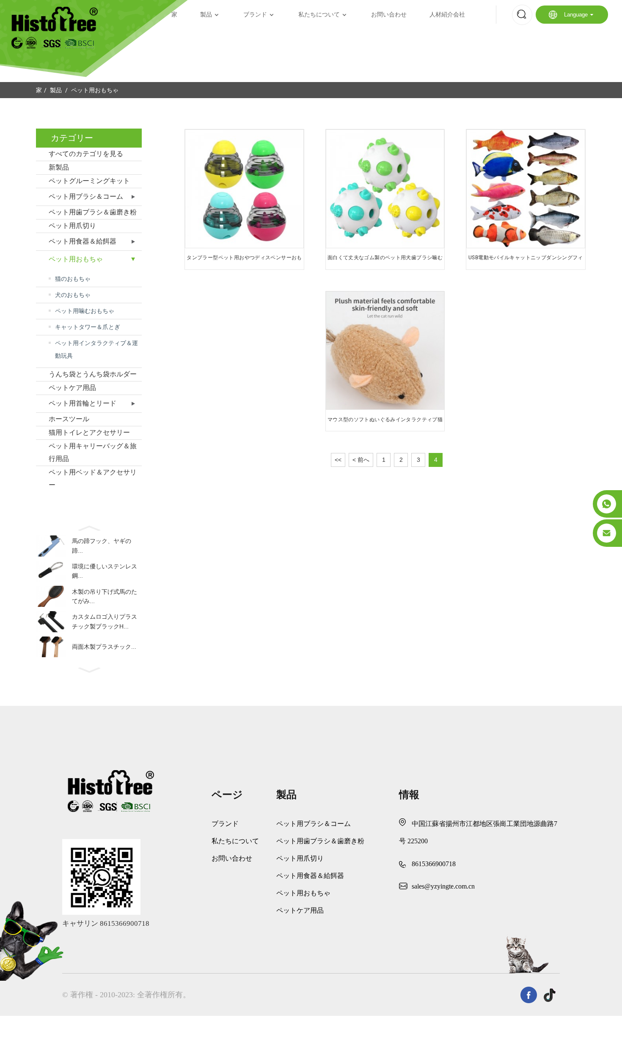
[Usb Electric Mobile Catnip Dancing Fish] (526, 189)
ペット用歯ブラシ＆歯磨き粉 (93, 212)
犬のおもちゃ (73, 294)
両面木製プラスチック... (104, 646)
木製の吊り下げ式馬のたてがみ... (104, 596)
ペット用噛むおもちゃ (84, 310)
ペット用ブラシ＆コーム (86, 196)
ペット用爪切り (72, 225)
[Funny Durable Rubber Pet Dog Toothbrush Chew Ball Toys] (385, 189)
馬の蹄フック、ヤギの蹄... (101, 546)
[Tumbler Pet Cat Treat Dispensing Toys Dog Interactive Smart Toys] (244, 189)
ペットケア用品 (72, 387)
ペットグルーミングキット (89, 180)
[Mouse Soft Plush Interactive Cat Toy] (385, 351)
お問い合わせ (389, 14)
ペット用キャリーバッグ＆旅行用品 (93, 452)
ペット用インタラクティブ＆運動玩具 (96, 349)
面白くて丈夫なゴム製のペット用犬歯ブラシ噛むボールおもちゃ (385, 261)
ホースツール (69, 418)
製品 (206, 14)
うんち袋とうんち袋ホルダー (93, 374)
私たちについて (319, 14)
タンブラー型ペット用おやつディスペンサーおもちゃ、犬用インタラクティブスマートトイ (244, 261)
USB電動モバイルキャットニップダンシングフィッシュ (525, 261)
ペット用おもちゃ (94, 90)
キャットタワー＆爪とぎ (87, 327)
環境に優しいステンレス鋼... (104, 571)
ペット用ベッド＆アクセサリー (93, 478)
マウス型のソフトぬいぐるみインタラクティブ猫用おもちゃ (385, 423)
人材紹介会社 (447, 14)
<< (338, 459)
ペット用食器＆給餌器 (82, 241)
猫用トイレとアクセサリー (89, 432)
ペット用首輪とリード (82, 403)
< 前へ (360, 459)
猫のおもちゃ (73, 278)
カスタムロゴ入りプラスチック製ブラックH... (104, 621)
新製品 (59, 167)
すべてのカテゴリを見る (86, 153)
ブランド (255, 14)
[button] (89, 527)
